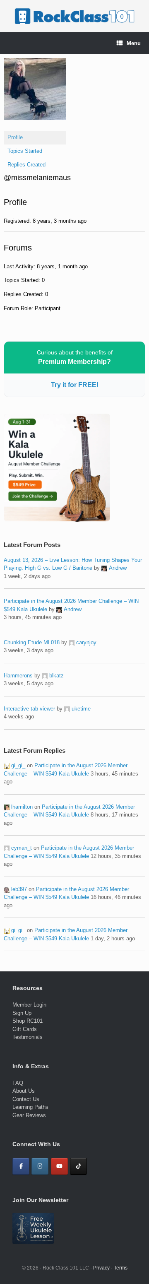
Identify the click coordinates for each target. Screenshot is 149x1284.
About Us (23, 1091)
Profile (15, 137)
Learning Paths (30, 1107)
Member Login (29, 1005)
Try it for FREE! (75, 384)
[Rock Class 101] (74, 16)
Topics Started (24, 151)
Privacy (101, 1267)
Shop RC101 (27, 1021)
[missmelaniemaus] (35, 126)
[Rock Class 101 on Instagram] (39, 1166)
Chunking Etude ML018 (32, 642)
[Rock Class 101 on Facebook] (20, 1166)
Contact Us (25, 1099)
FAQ (17, 1083)
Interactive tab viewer (29, 709)
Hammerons (18, 675)
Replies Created (26, 164)
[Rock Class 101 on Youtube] (59, 1166)
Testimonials (27, 1037)
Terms (120, 1267)
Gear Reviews (29, 1115)
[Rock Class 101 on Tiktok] (78, 1166)
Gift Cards (24, 1029)
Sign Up (21, 1013)
